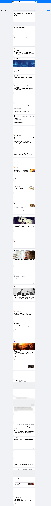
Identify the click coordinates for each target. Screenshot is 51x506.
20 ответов (20, 40)
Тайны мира (17, 58)
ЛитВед (17, 323)
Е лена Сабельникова (19, 119)
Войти (48, 10)
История (17, 423)
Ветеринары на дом (18, 380)
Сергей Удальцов (18, 460)
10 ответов (22, 207)
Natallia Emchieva (18, 116)
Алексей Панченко (18, 424)
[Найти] (34, 10)
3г (24, 27)
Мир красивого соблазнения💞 (19, 468)
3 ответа (20, 108)
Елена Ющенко (18, 48)
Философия (17, 135)
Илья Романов (17, 469)
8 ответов (23, 442)
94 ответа (23, 119)
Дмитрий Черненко (19, 442)
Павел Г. (17, 216)
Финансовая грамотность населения (20, 27)
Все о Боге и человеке (18, 115)
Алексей (17, 437)
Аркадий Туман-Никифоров (19, 136)
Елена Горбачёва (19, 207)
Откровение (17, 359)
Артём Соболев (17, 311)
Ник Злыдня (17, 275)
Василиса (17, 497)
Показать (32, 404)
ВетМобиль (17, 381)
